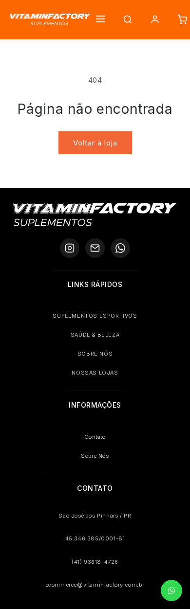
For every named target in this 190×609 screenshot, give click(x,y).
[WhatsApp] (120, 248)
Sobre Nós (95, 455)
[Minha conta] (155, 19)
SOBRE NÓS (95, 353)
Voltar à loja (95, 142)
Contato (94, 436)
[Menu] (100, 19)
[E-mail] (95, 248)
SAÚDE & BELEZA (95, 334)
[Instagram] (69, 248)
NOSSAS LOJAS (95, 372)
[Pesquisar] (127, 19)
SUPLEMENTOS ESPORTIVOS (95, 315)
